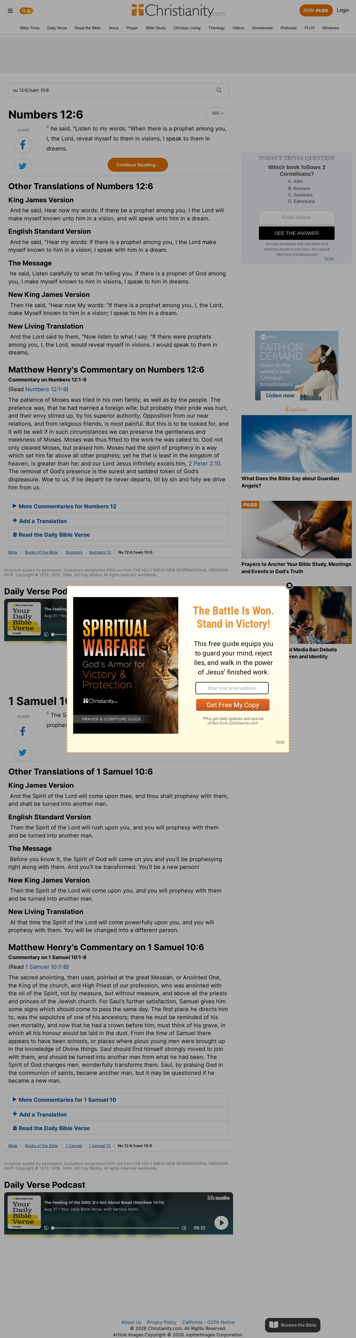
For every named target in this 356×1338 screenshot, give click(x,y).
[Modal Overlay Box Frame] (178, 669)
